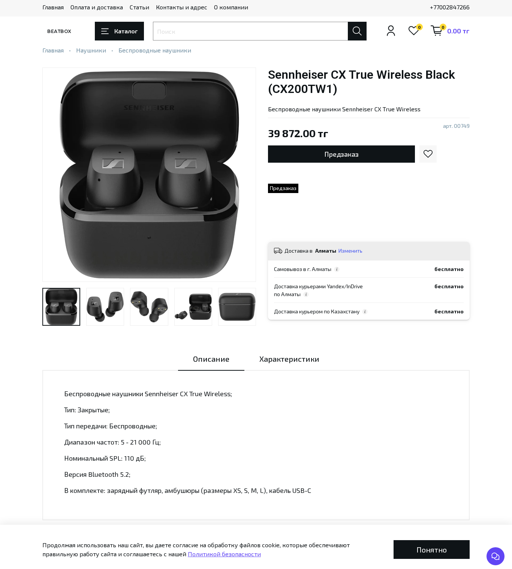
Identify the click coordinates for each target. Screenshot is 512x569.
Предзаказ (341, 154)
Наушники (91, 50)
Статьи (139, 6)
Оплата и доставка (96, 6)
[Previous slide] (54, 175)
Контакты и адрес (181, 6)
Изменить (350, 250)
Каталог (126, 30)
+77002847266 (450, 6)
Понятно (431, 549)
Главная (53, 6)
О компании (231, 6)
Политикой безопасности (224, 553)
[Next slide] (244, 175)
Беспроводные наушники (154, 50)
